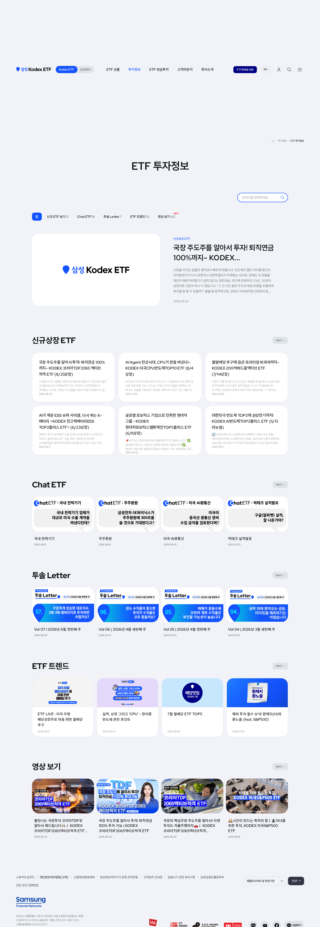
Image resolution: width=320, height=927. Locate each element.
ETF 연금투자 (159, 69)
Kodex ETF (66, 69)
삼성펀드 (85, 69)
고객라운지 (185, 69)
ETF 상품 (113, 69)
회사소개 (207, 69)
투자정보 (134, 69)
